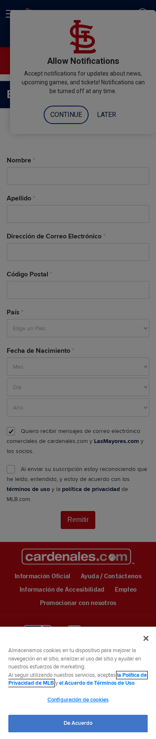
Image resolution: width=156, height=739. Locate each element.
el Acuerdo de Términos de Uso (96, 683)
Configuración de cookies (78, 699)
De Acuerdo (78, 723)
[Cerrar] (146, 638)
